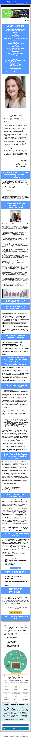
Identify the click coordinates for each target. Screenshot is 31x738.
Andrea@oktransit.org (15, 678)
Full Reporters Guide (9, 191)
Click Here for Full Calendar (15, 68)
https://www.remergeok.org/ (8, 377)
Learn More (15, 51)
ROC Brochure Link (15, 612)
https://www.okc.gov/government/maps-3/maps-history (14, 322)
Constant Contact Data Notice (22, 736)
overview (9, 190)
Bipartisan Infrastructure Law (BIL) (9, 181)
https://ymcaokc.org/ (15, 323)
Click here (6, 680)
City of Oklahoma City (8, 390)
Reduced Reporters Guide (10, 193)
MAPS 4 (17, 391)
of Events (15, 69)
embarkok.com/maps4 (9, 447)
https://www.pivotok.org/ (8, 346)
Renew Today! (15, 568)
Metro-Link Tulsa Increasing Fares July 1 (16, 581)
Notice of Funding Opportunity (10, 479)
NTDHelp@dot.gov (6, 199)
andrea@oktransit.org (21, 166)
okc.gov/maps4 (13, 450)
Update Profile (12, 736)
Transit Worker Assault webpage (9, 197)
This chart (5, 527)
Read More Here (5, 491)
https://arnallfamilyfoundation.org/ (10, 351)
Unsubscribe (5, 736)
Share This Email (16, 724)
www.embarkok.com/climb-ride (9, 344)
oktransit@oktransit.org (20, 71)
